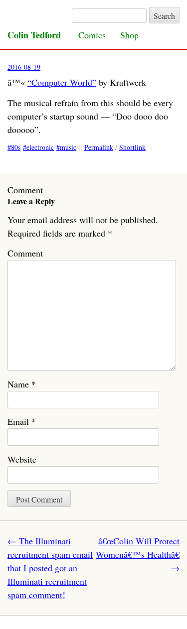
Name (21, 384)
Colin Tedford (34, 34)
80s (15, 147)
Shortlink (132, 147)
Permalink (98, 147)
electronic (40, 147)
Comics (92, 34)
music (68, 147)
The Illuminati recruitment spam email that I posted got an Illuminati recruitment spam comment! (50, 568)
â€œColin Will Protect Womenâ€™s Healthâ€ (138, 554)
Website (21, 459)
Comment (25, 253)
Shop (129, 34)
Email (21, 421)
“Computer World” (61, 82)
